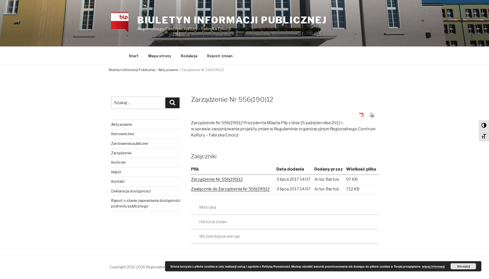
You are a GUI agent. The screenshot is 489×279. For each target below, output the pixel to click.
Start (134, 56)
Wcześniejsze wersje (219, 236)
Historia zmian (213, 221)
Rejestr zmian (220, 56)
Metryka (207, 207)
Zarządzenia (121, 153)
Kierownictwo (122, 134)
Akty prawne (121, 124)
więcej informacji (433, 266)
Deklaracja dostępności (131, 191)
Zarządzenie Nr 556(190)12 (217, 179)
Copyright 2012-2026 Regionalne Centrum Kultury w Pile (157, 267)
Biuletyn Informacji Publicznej (232, 20)
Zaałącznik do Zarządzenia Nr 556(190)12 (230, 189)
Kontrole (118, 162)
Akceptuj (463, 266)
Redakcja (189, 56)
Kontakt (118, 181)
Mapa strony (159, 56)
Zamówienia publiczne (129, 143)
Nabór (116, 172)
